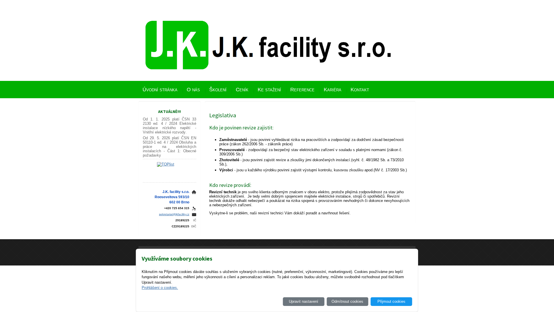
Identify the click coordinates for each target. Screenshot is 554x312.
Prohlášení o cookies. (160, 287)
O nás (193, 89)
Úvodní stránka (160, 89)
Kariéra (332, 89)
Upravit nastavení (303, 301)
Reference (302, 89)
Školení (218, 89)
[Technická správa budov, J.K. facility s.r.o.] (268, 54)
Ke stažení (269, 89)
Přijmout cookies (391, 301)
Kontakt (360, 89)
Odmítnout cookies (347, 301)
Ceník (242, 89)
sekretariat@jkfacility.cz (174, 214)
